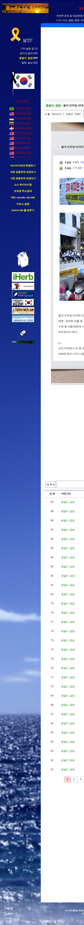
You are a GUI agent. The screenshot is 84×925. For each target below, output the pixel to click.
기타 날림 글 (27, 48)
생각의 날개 (26, 53)
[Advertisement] (23, 232)
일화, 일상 (27, 62)
